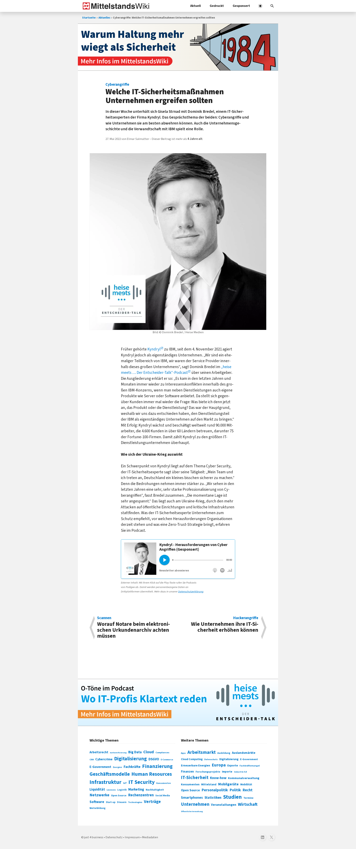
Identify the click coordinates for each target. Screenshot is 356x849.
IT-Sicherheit (194, 777)
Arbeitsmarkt (201, 752)
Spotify (222, 572)
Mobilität (246, 784)
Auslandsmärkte (243, 753)
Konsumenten (163, 783)
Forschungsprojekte (208, 772)
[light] (260, 6)
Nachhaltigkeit (155, 790)
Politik (235, 790)
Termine (248, 798)
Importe (227, 772)
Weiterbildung (98, 808)
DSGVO (154, 759)
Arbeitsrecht (99, 752)
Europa (219, 765)
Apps (183, 753)
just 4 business (93, 837)
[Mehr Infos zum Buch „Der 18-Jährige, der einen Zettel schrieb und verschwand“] (178, 47)
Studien (232, 797)
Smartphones (192, 797)
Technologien (135, 802)
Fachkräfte (132, 766)
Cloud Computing (192, 759)
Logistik (122, 789)
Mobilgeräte (228, 784)
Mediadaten (150, 837)
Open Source (118, 795)
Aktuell (195, 6)
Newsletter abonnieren (174, 571)
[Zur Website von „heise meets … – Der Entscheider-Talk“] (140, 573)
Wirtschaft (248, 804)
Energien (117, 767)
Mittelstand (208, 784)
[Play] (164, 560)
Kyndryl (154, 349)
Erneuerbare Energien (195, 765)
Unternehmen (195, 804)
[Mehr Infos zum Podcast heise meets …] (178, 702)
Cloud (148, 752)
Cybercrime (104, 759)
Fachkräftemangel (250, 765)
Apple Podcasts (215, 572)
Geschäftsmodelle (110, 774)
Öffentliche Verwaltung (192, 811)
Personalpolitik (215, 790)
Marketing (136, 789)
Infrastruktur (105, 782)
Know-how (218, 778)
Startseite (89, 18)
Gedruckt (217, 6)
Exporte (232, 765)
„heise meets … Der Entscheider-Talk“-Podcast (176, 370)
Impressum (132, 837)
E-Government (100, 767)
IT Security (141, 782)
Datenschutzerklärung (190, 592)
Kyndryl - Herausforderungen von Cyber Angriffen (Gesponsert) (193, 547)
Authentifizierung (118, 752)
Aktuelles (104, 18)
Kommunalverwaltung (243, 778)
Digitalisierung (130, 758)
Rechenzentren (141, 795)
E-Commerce (167, 759)
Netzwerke (99, 795)
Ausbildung (223, 753)
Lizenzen (111, 790)
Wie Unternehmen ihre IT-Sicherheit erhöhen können (224, 625)
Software (97, 801)
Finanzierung (157, 766)
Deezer (229, 572)
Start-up (110, 802)
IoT (125, 783)
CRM (92, 759)
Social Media (162, 795)
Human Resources (151, 774)
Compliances (162, 752)
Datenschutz (211, 759)
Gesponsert (241, 6)
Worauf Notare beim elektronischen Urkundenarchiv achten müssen (133, 627)
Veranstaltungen (223, 804)
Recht (248, 790)
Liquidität (97, 789)
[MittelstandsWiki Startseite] (115, 6)
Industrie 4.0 (240, 771)
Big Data (135, 752)
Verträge (152, 802)
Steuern (121, 802)
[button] (272, 6)
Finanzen (187, 771)
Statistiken (213, 797)
